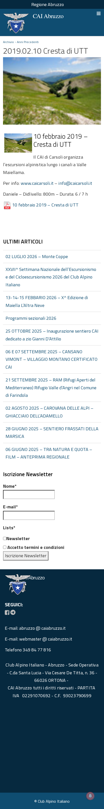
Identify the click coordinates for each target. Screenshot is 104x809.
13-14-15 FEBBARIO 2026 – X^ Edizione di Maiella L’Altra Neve (47, 301)
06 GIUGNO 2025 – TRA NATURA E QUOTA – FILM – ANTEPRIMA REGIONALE (49, 453)
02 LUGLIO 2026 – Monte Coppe (37, 256)
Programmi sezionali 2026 (31, 318)
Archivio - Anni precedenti (21, 42)
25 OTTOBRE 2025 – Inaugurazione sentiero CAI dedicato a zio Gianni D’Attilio (52, 335)
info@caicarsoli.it (75, 183)
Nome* (10, 486)
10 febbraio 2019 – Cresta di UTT (45, 204)
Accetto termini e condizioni (35, 547)
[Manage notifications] (90, 796)
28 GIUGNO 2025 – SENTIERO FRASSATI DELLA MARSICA (52, 432)
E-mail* (10, 506)
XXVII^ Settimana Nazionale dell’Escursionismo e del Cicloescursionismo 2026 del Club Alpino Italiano (51, 277)
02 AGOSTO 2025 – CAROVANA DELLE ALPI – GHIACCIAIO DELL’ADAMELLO (49, 412)
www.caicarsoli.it (37, 183)
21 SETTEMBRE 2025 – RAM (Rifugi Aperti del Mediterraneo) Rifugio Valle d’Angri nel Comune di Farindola (51, 387)
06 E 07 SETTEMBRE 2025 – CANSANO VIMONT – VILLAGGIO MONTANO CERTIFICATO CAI (51, 359)
